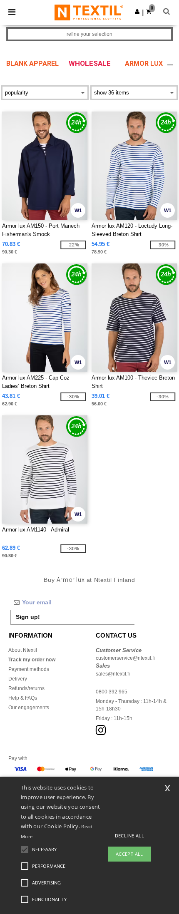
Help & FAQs (22, 698)
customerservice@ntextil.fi (125, 658)
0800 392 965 (111, 692)
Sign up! (28, 616)
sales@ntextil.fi (113, 674)
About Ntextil (22, 650)
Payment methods (28, 669)
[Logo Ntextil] (89, 12)
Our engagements (28, 707)
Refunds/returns (26, 688)
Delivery (17, 679)
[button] (137, 11)
